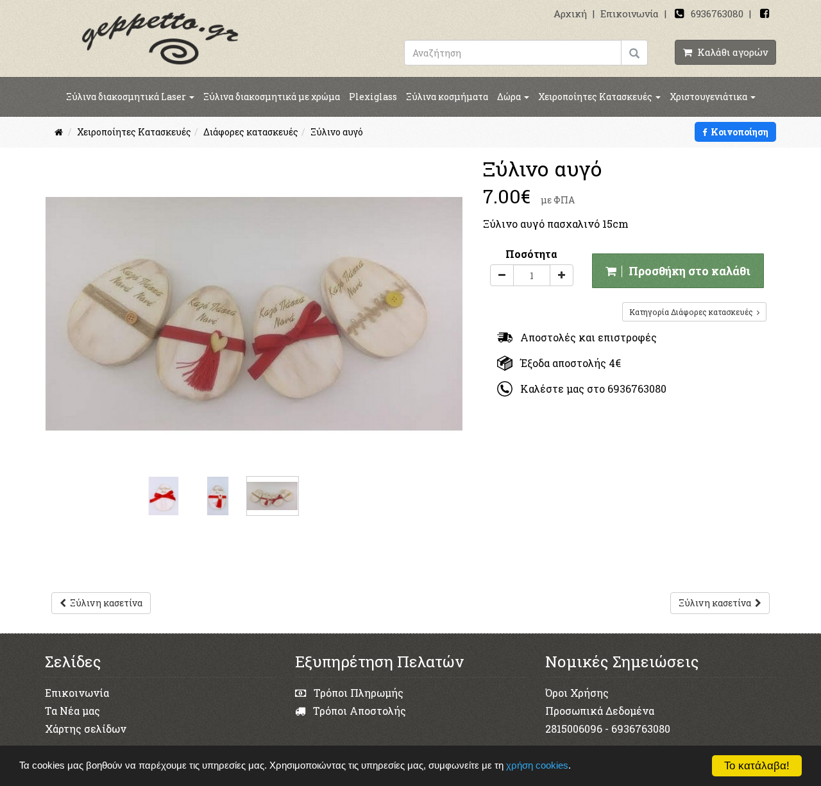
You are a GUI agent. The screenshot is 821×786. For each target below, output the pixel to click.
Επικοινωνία (629, 13)
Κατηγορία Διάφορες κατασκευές (693, 312)
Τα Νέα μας (72, 710)
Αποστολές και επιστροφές (584, 337)
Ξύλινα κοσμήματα (447, 96)
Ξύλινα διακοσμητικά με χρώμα (271, 96)
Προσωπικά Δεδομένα (599, 710)
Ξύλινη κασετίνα (104, 603)
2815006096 (573, 728)
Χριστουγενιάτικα (709, 96)
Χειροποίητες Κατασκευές (596, 96)
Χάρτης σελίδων (85, 728)
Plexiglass (373, 96)
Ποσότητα (531, 254)
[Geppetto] (160, 37)
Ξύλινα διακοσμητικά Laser (127, 96)
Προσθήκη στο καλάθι (686, 270)
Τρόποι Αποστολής (358, 710)
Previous (57, 294)
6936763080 (717, 13)
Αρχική (570, 13)
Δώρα (510, 96)
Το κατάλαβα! (757, 766)
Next (451, 294)
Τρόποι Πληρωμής (357, 692)
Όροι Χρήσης (577, 692)
